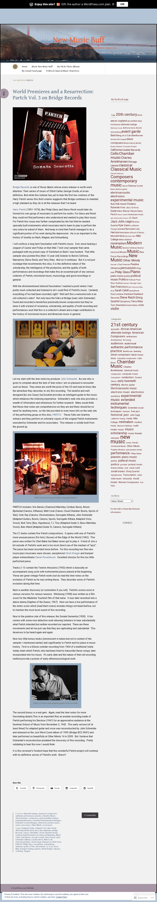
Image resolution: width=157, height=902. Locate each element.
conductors (127, 377)
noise (128, 442)
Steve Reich (40, 846)
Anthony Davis (129, 128)
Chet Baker (34, 833)
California (116, 149)
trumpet (23, 849)
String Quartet (133, 471)
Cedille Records (131, 149)
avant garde (131, 131)
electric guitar (121, 189)
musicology (37, 842)
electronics (118, 196)
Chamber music (122, 155)
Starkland (128, 294)
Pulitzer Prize (134, 280)
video (139, 475)
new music (25, 825)
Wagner (27, 851)
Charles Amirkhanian (121, 159)
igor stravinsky (116, 218)
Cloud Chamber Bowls (48, 833)
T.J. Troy (49, 846)
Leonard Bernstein (126, 229)
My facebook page (119, 99)
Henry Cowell (122, 215)
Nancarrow (47, 842)
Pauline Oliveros (118, 450)
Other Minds (36, 825)
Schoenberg (49, 844)
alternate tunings (31, 814)
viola (141, 304)
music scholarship (122, 431)
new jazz (115, 438)
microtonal (20, 842)
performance (120, 453)
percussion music (134, 449)
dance (125, 186)
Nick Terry (57, 842)
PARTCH (56, 414)
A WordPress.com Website (22, 888)
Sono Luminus (117, 294)
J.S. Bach (133, 218)
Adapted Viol (40, 828)
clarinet (114, 165)
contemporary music (124, 183)
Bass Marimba (45, 830)
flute (113, 204)
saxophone (38, 844)
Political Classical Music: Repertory (62, 71)
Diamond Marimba (47, 835)
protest (123, 464)
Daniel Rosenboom (45, 557)
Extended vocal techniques (26, 823)
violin (115, 308)
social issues (118, 471)
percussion (128, 268)
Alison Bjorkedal (22, 830)
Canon (26, 833)
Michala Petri (130, 236)
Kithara (28, 840)
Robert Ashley (117, 468)
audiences (117, 343)
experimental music (23, 820)
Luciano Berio (37, 840)
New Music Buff (78, 40)
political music (127, 460)
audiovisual (130, 343)
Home (24, 66)
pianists (116, 457)
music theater (135, 433)
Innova (125, 218)
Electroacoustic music (124, 388)
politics (115, 464)
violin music (116, 478)
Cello (115, 153)
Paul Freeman (124, 264)
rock (126, 468)
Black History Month (132, 143)
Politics (123, 279)
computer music (130, 374)
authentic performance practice (28, 816)
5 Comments (90, 815)
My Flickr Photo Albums (68, 66)
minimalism (118, 243)
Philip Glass (28, 844)
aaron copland (119, 120)
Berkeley (137, 351)
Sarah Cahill (122, 290)
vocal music (47, 825)
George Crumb (38, 837)
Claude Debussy (117, 173)
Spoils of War (29, 846)
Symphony (125, 301)
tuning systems (34, 849)
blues (113, 358)
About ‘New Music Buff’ (42, 66)
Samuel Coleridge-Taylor (132, 283)
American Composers (48, 814)
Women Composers (129, 482)
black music (137, 354)
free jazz (135, 411)
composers (33, 818)
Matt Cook (48, 840)
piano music (117, 275)
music (18, 825)
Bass (37, 830)
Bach (32, 830)
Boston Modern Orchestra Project (123, 146)
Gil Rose (135, 208)
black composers (120, 354)
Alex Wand (51, 828)
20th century (126, 114)
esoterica (115, 396)
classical (125, 165)
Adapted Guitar (28, 828)
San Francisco (119, 286)
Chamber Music (48, 816)
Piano (135, 271)
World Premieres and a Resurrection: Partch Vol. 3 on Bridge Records (53, 95)
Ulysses (57, 849)
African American (131, 329)
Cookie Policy (61, 897)
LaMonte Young (118, 418)
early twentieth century (48, 818)
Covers (138, 377)
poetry (127, 276)
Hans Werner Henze (127, 211)
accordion (132, 121)
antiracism (131, 336)
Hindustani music (135, 214)
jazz (126, 414)
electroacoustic (120, 192)
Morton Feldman (130, 248)
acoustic (115, 329)
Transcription (129, 475)
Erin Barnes (26, 837)
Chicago (132, 161)
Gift (122, 4)
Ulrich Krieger (72, 553)
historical (42, 823)
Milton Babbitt (125, 239)
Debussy (132, 186)
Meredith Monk (118, 236)
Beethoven (137, 135)
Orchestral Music (118, 446)
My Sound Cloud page (32, 71)
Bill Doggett (121, 139)
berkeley (114, 139)
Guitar (114, 210)
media (129, 418)
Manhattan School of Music (132, 232)
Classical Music (126, 169)
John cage (125, 221)
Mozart (123, 252)
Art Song (127, 340)
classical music (21, 818)
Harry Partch (19, 209)
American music (117, 128)
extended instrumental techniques (47, 820)
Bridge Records (21, 187)
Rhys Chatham (117, 283)
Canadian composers (126, 358)
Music (28, 842)
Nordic (135, 442)
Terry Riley (137, 301)
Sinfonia (18, 846)
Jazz (114, 221)
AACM (139, 115)
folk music (121, 203)
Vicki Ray (19, 851)
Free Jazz (125, 207)
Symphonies (116, 475)
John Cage (135, 415)
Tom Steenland (118, 305)
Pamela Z (114, 264)
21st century (124, 324)
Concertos (115, 377)
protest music (135, 464)
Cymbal (18, 835)
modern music (53, 823)
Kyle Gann (124, 225)
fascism (126, 411)
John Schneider (69, 378)
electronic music (120, 392)
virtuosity (127, 478)
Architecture (116, 340)
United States (132, 305)
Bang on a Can (123, 135)
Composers (122, 176)
